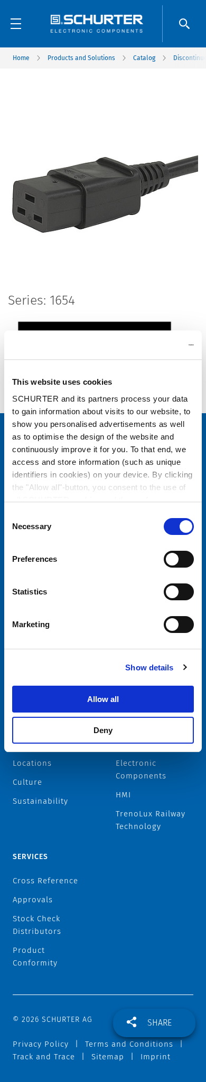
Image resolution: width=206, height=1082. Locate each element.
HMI (123, 795)
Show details (149, 667)
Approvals (33, 899)
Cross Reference (45, 880)
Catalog (144, 58)
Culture (27, 782)
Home (21, 58)
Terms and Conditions (129, 1044)
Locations (32, 763)
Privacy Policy (41, 1044)
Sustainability (40, 801)
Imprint (156, 1056)
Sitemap (107, 1056)
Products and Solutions (81, 58)
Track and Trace (44, 1056)
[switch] (179, 559)
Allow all (103, 699)
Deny (103, 730)
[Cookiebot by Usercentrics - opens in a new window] (148, 345)
